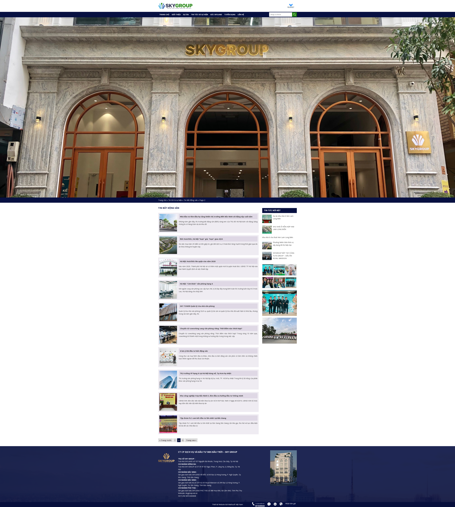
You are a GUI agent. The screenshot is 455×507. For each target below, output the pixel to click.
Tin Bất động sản (191, 200)
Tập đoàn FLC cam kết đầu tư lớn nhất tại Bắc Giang (203, 418)
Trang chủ (162, 200)
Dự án (186, 14)
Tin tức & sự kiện (175, 200)
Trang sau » (191, 440)
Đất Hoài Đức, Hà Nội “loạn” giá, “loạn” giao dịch (201, 239)
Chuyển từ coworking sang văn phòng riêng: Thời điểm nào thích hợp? (211, 328)
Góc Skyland (216, 14)
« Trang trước (165, 440)
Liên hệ (241, 14)
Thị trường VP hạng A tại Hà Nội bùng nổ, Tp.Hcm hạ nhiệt (205, 373)
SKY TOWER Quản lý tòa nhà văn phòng (197, 306)
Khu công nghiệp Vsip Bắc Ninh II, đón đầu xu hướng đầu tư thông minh (211, 396)
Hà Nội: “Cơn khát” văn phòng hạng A (196, 284)
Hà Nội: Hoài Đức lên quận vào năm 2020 (198, 261)
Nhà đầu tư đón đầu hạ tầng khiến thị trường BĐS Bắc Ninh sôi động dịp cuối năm (216, 216)
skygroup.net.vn (191, 493)
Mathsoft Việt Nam (235, 504)
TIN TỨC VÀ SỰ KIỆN (199, 14)
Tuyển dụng (229, 14)
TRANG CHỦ (164, 14)
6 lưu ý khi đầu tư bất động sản (194, 351)
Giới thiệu (176, 14)
